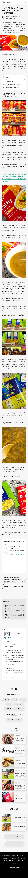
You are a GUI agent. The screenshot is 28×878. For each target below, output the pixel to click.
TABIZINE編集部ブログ (15, 16)
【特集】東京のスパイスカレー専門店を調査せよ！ (14, 605)
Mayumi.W (16, 771)
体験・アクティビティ (18, 708)
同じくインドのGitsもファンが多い (12, 84)
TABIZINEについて (6, 855)
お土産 (22, 699)
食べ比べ (18, 719)
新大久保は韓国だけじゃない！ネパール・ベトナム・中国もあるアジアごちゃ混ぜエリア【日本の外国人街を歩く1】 (14, 610)
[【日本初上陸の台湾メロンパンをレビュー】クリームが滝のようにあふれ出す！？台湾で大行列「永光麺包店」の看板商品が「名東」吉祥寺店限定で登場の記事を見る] (8, 739)
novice (23, 860)
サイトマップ (11, 860)
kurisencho (16, 748)
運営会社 (13, 855)
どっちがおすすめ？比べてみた (11, 87)
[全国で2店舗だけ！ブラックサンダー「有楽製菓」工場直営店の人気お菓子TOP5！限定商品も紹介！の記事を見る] (8, 785)
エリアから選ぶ (15, 843)
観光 (5, 699)
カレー (10, 719)
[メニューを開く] (25, 2)
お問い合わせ (15, 858)
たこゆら (16, 736)
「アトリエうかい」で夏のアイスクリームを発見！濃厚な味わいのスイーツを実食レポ (18, 826)
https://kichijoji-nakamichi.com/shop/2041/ (13, 554)
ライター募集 (22, 858)
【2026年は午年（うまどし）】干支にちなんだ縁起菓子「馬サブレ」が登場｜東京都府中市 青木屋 (20, 763)
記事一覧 (5, 860)
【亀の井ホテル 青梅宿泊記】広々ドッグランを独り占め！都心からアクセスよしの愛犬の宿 (20, 775)
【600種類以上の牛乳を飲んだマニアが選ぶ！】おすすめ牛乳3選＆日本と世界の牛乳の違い (20, 752)
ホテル (8, 704)
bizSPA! (14, 863)
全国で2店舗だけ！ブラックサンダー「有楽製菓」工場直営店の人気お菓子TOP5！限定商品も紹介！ (20, 787)
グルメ (13, 699)
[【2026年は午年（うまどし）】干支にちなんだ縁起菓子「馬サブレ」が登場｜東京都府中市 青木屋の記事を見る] (8, 762)
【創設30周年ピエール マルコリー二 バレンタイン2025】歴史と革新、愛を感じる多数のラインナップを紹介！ (20, 798)
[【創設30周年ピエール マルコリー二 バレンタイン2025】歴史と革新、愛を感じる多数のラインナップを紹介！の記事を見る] (8, 797)
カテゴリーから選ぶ (15, 836)
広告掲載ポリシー (6, 858)
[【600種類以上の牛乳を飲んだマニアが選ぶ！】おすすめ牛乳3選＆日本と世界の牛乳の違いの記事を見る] (8, 750)
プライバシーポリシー (21, 855)
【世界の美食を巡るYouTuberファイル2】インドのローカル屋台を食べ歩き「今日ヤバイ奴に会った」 (15, 615)
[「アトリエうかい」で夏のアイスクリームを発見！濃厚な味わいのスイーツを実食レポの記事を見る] (6, 827)
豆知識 (7, 708)
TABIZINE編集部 (17, 760)
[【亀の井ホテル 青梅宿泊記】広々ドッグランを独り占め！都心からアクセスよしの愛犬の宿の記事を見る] (8, 774)
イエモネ (18, 860)
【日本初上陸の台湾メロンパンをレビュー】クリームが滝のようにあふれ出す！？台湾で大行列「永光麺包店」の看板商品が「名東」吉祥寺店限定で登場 (19, 740)
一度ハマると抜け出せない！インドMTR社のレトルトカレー (14, 80)
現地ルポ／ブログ (18, 704)
